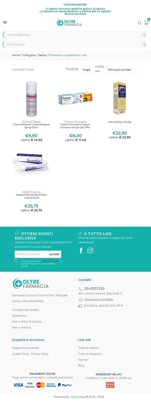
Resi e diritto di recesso (27, 321)
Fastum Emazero (75, 121)
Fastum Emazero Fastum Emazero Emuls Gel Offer (75, 126)
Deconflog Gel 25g (119, 122)
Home (16, 55)
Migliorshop (77, 396)
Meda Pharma (31, 192)
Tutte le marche (88, 348)
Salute (42, 55)
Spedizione (19, 315)
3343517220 (94, 289)
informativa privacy (50, 261)
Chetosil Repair (31, 121)
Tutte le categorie (89, 353)
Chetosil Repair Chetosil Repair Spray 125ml (31, 126)
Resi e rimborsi (21, 327)
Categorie (29, 55)
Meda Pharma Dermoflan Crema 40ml (31, 196)
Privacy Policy (40, 353)
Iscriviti (54, 254)
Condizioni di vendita (25, 310)
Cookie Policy (20, 353)
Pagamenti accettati (25, 348)
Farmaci (83, 359)
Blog (81, 365)
